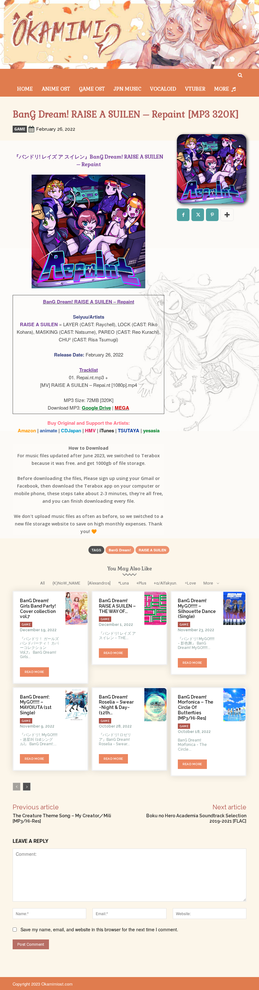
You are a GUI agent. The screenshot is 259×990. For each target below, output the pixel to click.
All (42, 583)
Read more (34, 672)
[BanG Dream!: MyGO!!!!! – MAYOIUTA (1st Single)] (76, 704)
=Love (190, 583)
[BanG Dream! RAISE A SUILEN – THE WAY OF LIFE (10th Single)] (155, 608)
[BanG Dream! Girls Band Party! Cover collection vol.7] (76, 608)
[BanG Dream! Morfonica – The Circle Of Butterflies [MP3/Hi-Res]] (234, 704)
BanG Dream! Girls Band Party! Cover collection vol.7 (38, 608)
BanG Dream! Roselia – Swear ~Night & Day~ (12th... (116, 704)
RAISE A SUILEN (152, 550)
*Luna (123, 583)
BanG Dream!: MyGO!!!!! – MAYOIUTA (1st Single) (35, 704)
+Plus (141, 583)
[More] (227, 214)
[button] (240, 75)
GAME (19, 129)
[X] (197, 214)
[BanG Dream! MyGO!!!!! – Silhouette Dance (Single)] (234, 608)
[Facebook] (183, 214)
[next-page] (27, 787)
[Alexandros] (99, 583)
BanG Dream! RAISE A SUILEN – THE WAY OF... (117, 606)
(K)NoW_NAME (66, 583)
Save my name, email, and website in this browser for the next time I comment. (99, 929)
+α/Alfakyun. (165, 583)
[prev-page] (17, 787)
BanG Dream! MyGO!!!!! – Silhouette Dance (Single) (197, 608)
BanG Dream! (120, 550)
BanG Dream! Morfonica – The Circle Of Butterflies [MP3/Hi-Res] (195, 707)
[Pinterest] (212, 214)
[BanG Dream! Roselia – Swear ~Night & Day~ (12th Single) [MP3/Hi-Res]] (155, 704)
